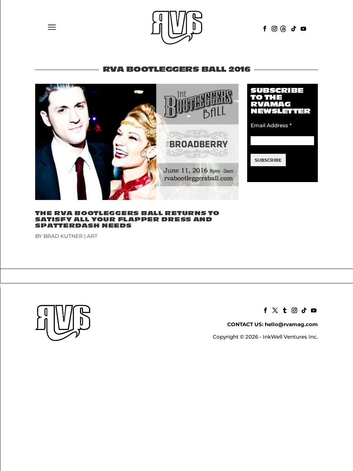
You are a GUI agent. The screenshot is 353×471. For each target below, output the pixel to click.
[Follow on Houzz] (283, 28)
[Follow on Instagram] (274, 28)
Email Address (271, 125)
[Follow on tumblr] (284, 309)
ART (92, 236)
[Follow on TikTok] (293, 28)
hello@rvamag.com (291, 324)
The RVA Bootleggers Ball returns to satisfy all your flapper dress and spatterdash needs (127, 219)
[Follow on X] (274, 309)
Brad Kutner (63, 236)
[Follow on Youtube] (302, 28)
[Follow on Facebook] (264, 28)
